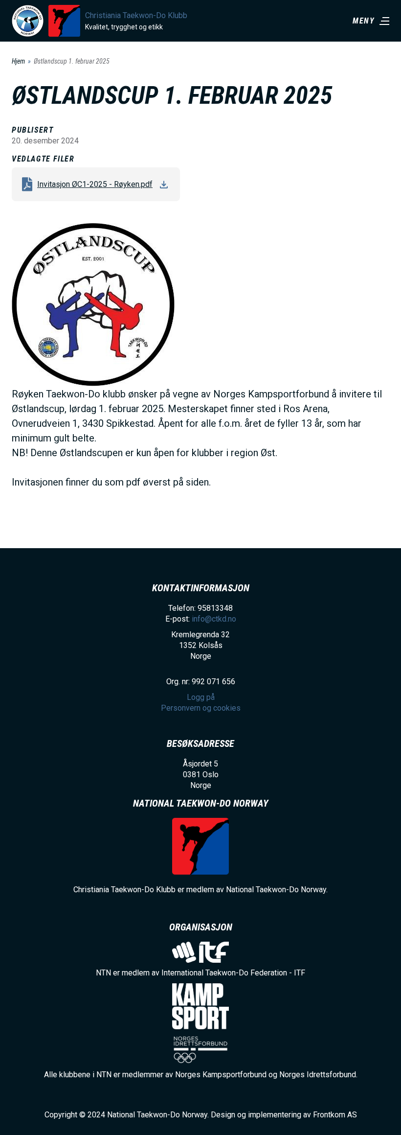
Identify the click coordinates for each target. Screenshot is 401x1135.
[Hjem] (28, 21)
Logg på (201, 697)
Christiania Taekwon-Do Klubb (136, 15)
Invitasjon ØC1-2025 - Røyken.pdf (95, 184)
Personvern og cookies (201, 708)
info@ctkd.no (214, 619)
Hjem (18, 61)
